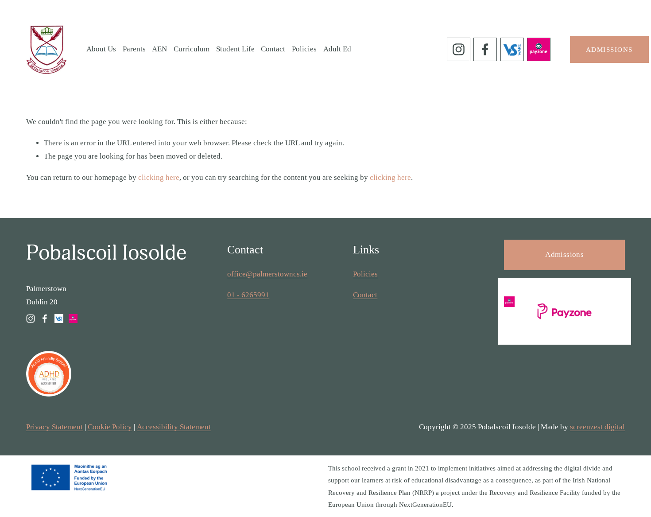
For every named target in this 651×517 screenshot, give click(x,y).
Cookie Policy (110, 427)
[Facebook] (485, 49)
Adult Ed (337, 49)
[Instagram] (458, 49)
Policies (304, 49)
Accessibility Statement (174, 427)
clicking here (158, 177)
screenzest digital (597, 427)
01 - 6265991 (248, 295)
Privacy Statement (54, 427)
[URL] (512, 49)
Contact (273, 49)
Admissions (609, 49)
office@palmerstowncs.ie (267, 274)
